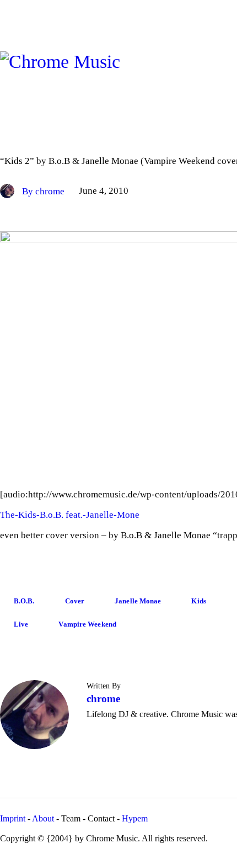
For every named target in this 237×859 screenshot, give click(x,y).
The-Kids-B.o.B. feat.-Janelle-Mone (69, 515)
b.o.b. (24, 601)
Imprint (12, 818)
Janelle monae (138, 601)
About (43, 818)
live (21, 624)
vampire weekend (87, 624)
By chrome (44, 191)
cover (75, 601)
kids (198, 601)
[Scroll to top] (208, 450)
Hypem (135, 818)
